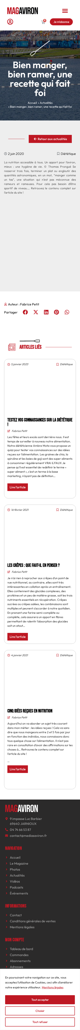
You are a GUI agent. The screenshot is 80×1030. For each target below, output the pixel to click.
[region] (40, 999)
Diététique (68, 154)
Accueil (32, 103)
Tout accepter (40, 1000)
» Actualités (45, 103)
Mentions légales (52, 987)
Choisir (40, 1011)
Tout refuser (40, 1022)
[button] (65, 10)
